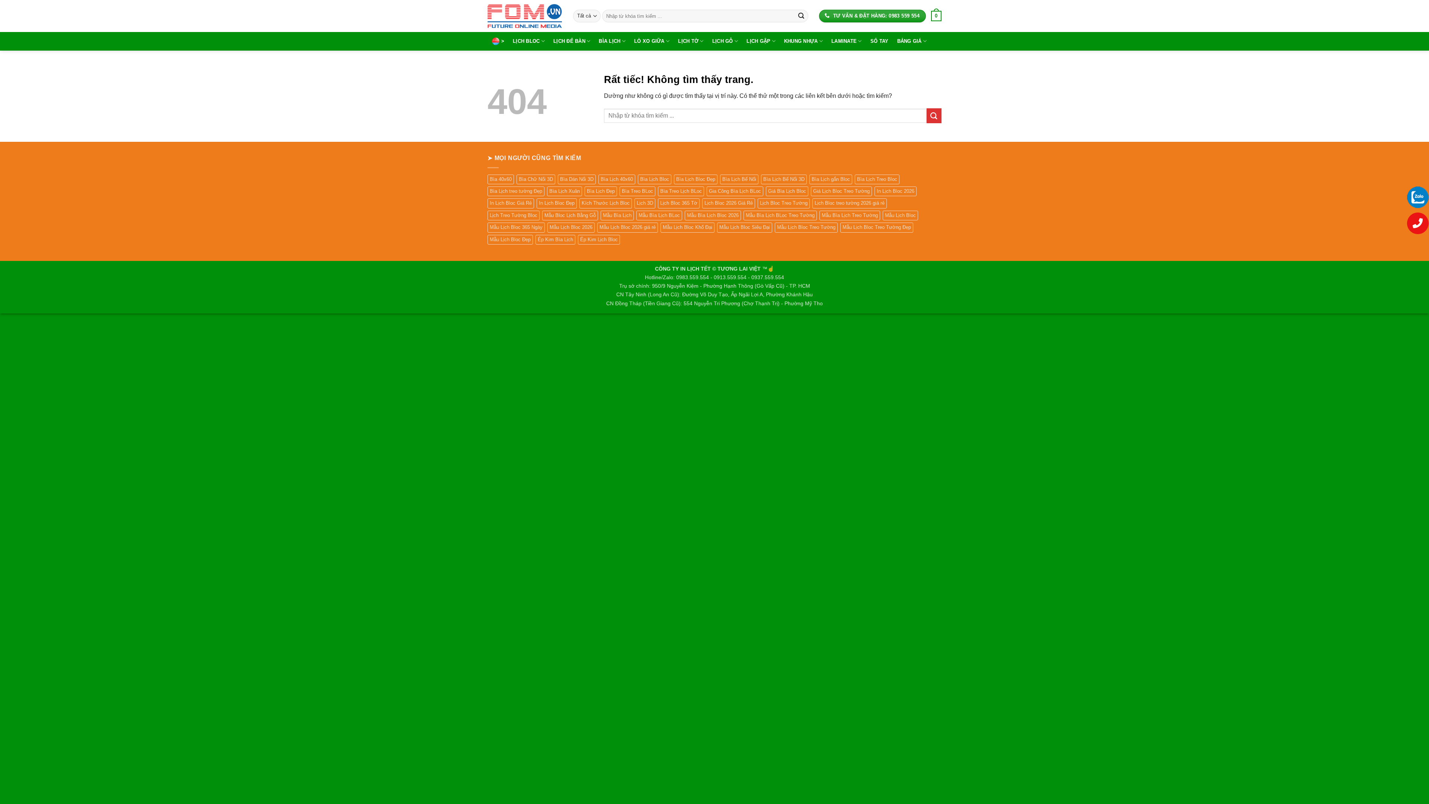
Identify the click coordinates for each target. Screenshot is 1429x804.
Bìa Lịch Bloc (654, 179)
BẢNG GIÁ (909, 41)
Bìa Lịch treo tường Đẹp (516, 191)
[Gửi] (801, 16)
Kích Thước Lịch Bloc (606, 203)
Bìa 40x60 (501, 179)
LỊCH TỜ (688, 41)
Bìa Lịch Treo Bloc (877, 179)
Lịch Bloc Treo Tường (784, 203)
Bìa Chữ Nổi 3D (536, 179)
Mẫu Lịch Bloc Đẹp (510, 239)
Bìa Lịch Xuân (564, 191)
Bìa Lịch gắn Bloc (831, 179)
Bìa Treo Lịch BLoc (681, 191)
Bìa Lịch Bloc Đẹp (695, 179)
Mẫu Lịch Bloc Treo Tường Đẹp (877, 227)
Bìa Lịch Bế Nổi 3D (784, 179)
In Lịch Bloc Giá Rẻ (511, 203)
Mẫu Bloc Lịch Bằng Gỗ (570, 215)
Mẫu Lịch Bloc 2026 (571, 227)
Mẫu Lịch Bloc (900, 215)
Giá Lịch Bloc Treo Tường (841, 191)
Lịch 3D (645, 203)
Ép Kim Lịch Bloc (599, 239)
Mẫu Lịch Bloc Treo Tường (806, 227)
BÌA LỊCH (609, 41)
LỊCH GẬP (758, 41)
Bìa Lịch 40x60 (617, 179)
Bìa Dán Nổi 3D (577, 179)
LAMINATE (844, 41)
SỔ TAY (879, 41)
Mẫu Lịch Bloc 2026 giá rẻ (628, 227)
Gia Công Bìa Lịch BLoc (735, 191)
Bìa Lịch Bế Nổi (739, 179)
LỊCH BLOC (526, 41)
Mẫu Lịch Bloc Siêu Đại (744, 227)
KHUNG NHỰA (801, 41)
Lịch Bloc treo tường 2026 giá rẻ (850, 203)
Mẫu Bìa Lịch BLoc (659, 215)
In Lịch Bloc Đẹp (557, 203)
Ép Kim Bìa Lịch (555, 239)
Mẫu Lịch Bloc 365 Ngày (516, 227)
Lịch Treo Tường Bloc (513, 215)
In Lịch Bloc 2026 (895, 191)
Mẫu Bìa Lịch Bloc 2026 (713, 215)
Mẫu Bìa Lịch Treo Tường (850, 215)
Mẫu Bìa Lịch (617, 215)
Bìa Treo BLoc (637, 191)
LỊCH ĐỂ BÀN (569, 41)
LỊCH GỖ (722, 41)
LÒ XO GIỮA (649, 41)
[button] (936, 16)
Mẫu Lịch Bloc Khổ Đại (687, 227)
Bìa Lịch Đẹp (601, 191)
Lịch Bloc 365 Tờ (678, 203)
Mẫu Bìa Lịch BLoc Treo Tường (780, 215)
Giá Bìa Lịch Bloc (787, 191)
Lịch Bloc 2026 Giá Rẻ (728, 203)
